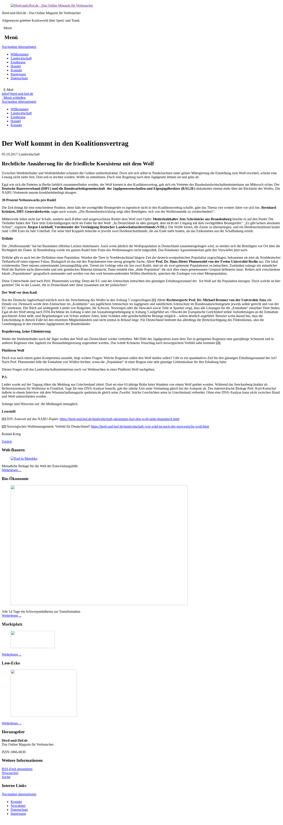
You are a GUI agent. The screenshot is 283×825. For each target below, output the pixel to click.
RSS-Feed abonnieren (17, 769)
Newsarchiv (10, 773)
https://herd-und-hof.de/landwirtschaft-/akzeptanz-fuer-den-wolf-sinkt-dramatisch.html (119, 419)
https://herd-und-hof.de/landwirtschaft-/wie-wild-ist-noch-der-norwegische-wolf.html (150, 426)
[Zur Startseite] (52, 5)
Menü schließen (14, 98)
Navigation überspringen (19, 47)
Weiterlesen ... (11, 470)
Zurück (7, 441)
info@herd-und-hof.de (17, 94)
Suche (6, 777)
